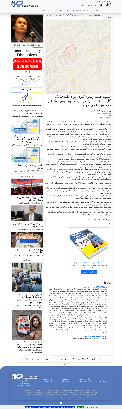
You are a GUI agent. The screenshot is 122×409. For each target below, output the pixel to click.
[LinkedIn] (106, 117)
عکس (55, 10)
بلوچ (44, 359)
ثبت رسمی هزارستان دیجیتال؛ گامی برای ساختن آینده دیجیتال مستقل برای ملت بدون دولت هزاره (27, 139)
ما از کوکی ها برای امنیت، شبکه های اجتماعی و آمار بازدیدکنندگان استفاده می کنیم (50, 407)
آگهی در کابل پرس (84, 379)
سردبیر (101, 10)
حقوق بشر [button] (94, 10)
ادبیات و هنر (66, 10)
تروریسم (49, 10)
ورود (102, 379)
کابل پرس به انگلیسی (84, 381)
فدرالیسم (37, 10)
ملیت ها (98, 359)
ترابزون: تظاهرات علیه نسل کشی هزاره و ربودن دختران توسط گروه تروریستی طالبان (29, 344)
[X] (101, 117)
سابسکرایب (27, 84)
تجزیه (43, 10)
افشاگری (78, 10)
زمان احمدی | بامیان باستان (100, 111)
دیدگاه (60, 10)
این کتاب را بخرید (88, 272)
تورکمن (74, 359)
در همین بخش (27, 89)
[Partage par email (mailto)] (110, 117)
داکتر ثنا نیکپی (23, 203)
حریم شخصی (66, 379)
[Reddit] (103, 117)
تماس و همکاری (48, 381)
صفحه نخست (107, 15)
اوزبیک (80, 359)
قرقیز (57, 359)
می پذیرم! (81, 407)
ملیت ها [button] (86, 10)
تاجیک (86, 359)
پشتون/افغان (36, 359)
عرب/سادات (25, 359)
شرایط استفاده (66, 381)
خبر (73, 10)
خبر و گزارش (97, 15)
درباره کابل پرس (48, 379)
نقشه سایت (102, 381)
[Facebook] (108, 117)
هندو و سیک (65, 359)
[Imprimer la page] (104, 117)
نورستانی (50, 359)
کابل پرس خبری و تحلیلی (19, 116)
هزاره (92, 359)
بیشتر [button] (31, 10)
